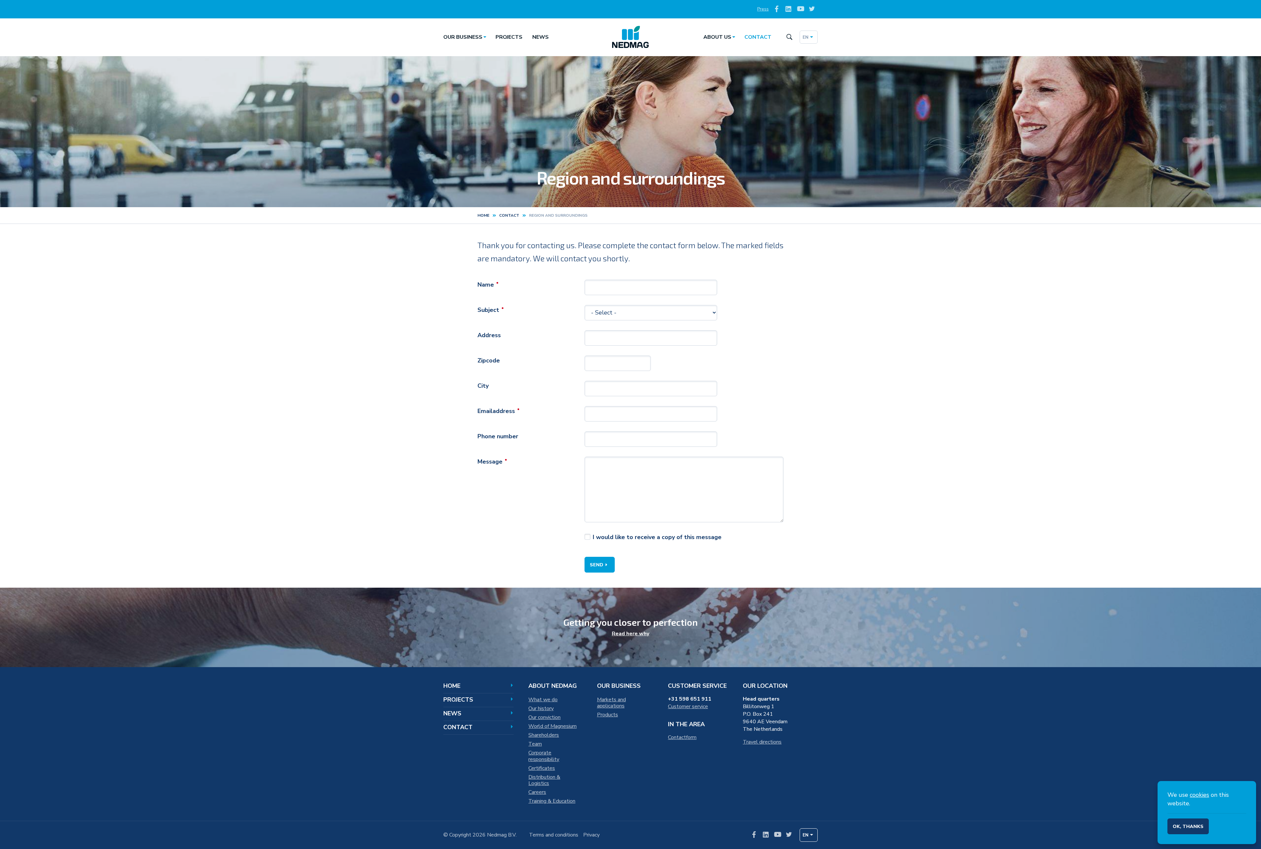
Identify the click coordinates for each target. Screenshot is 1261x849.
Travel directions (762, 742)
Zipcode (488, 360)
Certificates (541, 768)
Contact (757, 37)
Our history (541, 708)
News (540, 37)
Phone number (497, 436)
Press (763, 9)
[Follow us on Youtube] (800, 9)
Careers (537, 792)
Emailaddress (496, 411)
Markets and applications (611, 703)
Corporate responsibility (543, 756)
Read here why (630, 633)
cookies (1199, 795)
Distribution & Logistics (544, 780)
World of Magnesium (552, 726)
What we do (543, 699)
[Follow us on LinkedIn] (788, 9)
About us (717, 37)
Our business (462, 37)
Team (535, 744)
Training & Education (551, 801)
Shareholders (543, 735)
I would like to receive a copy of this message (657, 537)
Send (596, 565)
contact (509, 215)
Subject (488, 310)
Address (489, 335)
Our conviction (544, 717)
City (483, 386)
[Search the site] (789, 37)
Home (483, 215)
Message (489, 462)
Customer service (688, 706)
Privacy (591, 834)
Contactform (682, 737)
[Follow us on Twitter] (812, 9)
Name (485, 285)
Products (607, 714)
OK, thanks (1188, 826)
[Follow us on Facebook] (777, 9)
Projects (509, 37)
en (805, 37)
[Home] (630, 37)
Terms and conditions (553, 834)
